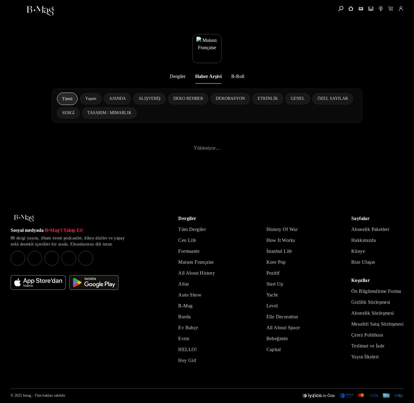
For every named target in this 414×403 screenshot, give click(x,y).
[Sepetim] (390, 8)
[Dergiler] (360, 8)
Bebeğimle (277, 338)
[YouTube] (35, 258)
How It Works (280, 240)
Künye (358, 251)
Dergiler (177, 76)
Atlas (183, 283)
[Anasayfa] (350, 8)
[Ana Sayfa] (24, 218)
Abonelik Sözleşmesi (372, 313)
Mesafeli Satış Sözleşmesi (377, 324)
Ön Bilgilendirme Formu (376, 291)
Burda (184, 316)
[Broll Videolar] (380, 8)
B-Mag (185, 305)
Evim (183, 338)
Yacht (272, 294)
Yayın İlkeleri (365, 356)
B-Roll (237, 76)
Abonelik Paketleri (370, 229)
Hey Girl (187, 360)
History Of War (282, 229)
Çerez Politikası (367, 334)
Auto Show (190, 294)
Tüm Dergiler (192, 229)
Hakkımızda (363, 240)
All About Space (283, 327)
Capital (273, 349)
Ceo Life (187, 240)
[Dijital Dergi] (370, 8)
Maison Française (196, 262)
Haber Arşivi (208, 76)
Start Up (274, 283)
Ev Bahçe (188, 327)
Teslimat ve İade (367, 345)
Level (272, 305)
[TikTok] (85, 258)
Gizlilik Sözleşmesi (370, 302)
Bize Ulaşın (363, 262)
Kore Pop (276, 262)
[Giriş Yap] (400, 8)
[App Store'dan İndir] (38, 282)
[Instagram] (18, 258)
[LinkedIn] (69, 258)
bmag (27, 395)
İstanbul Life (279, 251)
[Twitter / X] (52, 258)
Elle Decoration (282, 316)
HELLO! (187, 349)
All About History (196, 273)
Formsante (188, 251)
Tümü (67, 99)
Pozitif (273, 273)
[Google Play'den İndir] (94, 282)
